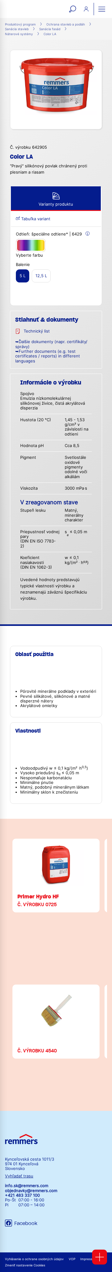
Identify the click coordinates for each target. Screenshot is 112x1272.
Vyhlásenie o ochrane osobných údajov (34, 1259)
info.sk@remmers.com (26, 1185)
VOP (72, 1259)
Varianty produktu (56, 204)
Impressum (88, 1259)
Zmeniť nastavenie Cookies (25, 1265)
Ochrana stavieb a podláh (65, 24)
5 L (23, 275)
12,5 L (41, 275)
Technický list (37, 331)
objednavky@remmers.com (31, 1190)
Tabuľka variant (35, 219)
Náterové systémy (19, 34)
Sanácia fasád (49, 29)
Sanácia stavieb (17, 29)
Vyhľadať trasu (19, 1176)
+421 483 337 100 (22, 1195)
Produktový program (20, 24)
